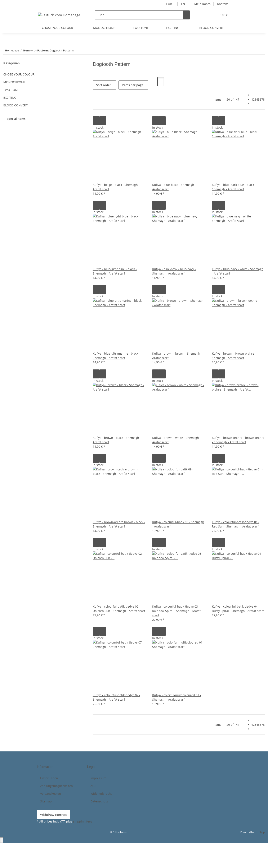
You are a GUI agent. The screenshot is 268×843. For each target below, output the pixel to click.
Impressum (98, 778)
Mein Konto (202, 4)
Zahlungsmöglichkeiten (56, 786)
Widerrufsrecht (101, 794)
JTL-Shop (260, 832)
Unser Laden (49, 778)
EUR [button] (169, 4)
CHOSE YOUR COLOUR (19, 74)
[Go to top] (1, 840)
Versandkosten (50, 794)
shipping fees (82, 821)
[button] (205, 15)
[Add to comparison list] (96, 120)
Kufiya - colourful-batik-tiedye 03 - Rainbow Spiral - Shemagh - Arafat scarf (176, 610)
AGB (93, 786)
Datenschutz (99, 801)
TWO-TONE (11, 90)
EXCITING (9, 98)
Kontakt (222, 4)
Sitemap (46, 801)
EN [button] (183, 4)
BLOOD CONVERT (15, 105)
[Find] (186, 14)
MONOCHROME (14, 82)
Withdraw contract (53, 815)
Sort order (103, 85)
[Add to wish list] (102, 120)
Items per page (132, 85)
